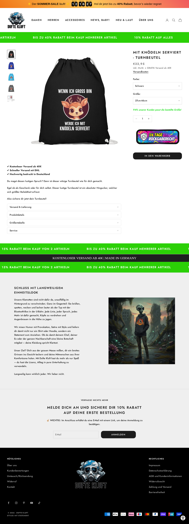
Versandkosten (140, 71)
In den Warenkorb (157, 155)
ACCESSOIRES (75, 20)
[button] (64, 207)
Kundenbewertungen (18, 470)
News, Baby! (100, 20)
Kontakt (11, 487)
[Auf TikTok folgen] (39, 502)
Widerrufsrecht (157, 481)
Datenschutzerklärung (160, 470)
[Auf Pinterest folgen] (23, 502)
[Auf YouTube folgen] (31, 502)
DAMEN (36, 20)
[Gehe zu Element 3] (11, 77)
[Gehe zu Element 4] (11, 88)
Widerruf (12, 481)
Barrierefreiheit (157, 492)
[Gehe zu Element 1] (11, 54)
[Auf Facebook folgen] (8, 502)
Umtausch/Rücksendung (20, 476)
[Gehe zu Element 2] (11, 65)
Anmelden (118, 434)
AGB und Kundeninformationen (165, 476)
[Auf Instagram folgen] (16, 502)
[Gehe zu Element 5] (11, 98)
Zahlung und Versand (160, 487)
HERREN (53, 20)
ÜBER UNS (146, 20)
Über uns (12, 465)
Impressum (154, 465)
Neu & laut (124, 20)
